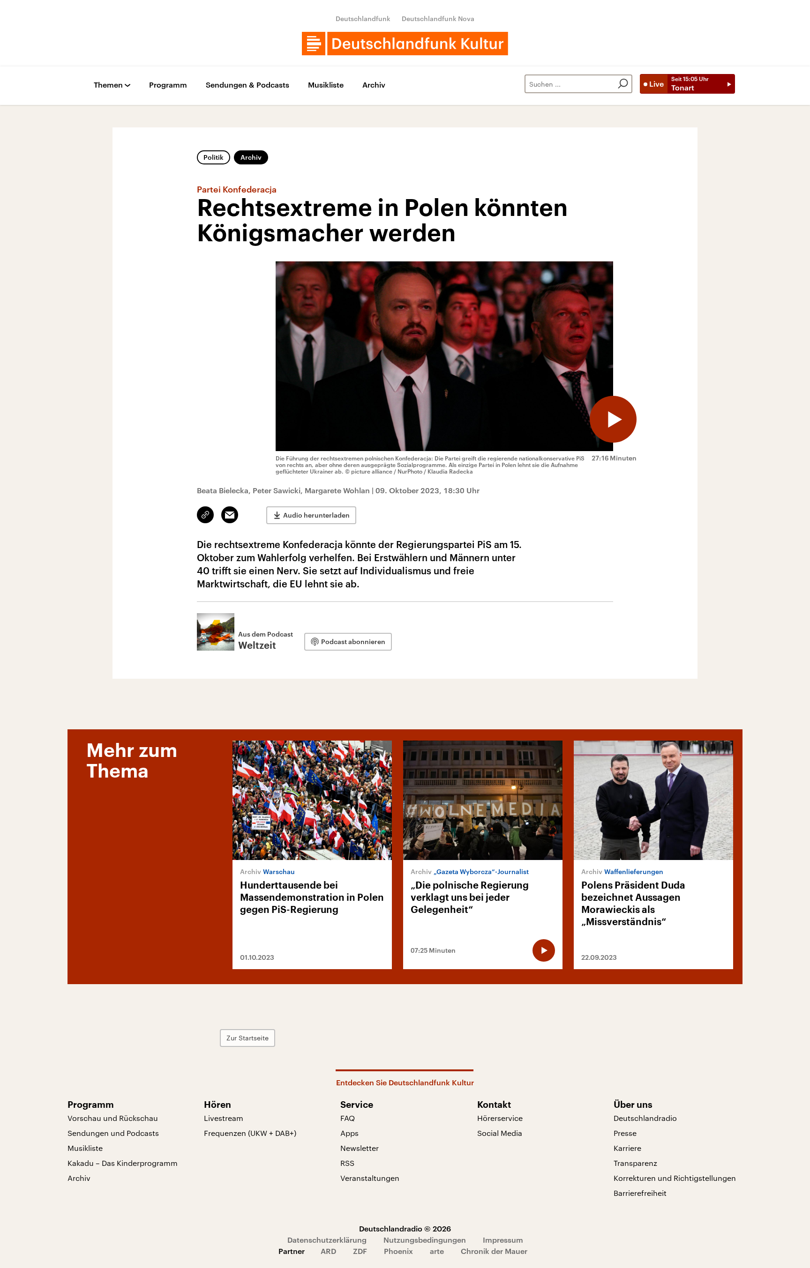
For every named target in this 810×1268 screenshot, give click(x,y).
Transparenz (635, 1162)
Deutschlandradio (645, 1117)
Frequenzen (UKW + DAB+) (250, 1132)
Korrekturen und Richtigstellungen (675, 1177)
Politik (213, 157)
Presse (625, 1132)
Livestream (223, 1117)
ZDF (360, 1250)
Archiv (373, 85)
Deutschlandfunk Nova (438, 18)
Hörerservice (500, 1117)
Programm (168, 85)
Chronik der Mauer (494, 1250)
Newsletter (359, 1147)
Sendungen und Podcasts (113, 1132)
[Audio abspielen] (613, 419)
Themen (108, 85)
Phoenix (398, 1250)
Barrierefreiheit (640, 1192)
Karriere (627, 1147)
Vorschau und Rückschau (113, 1117)
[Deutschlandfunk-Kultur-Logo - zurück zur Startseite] (405, 43)
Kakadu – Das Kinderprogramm (123, 1162)
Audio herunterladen (316, 515)
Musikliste (326, 85)
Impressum (503, 1239)
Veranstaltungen (369, 1177)
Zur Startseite (247, 1038)
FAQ (347, 1117)
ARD (328, 1250)
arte (437, 1250)
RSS (347, 1162)
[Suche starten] (623, 83)
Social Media (499, 1132)
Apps (349, 1132)
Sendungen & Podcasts (247, 85)
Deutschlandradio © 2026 (405, 1228)
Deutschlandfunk (363, 18)
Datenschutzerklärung (327, 1239)
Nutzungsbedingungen (424, 1239)
